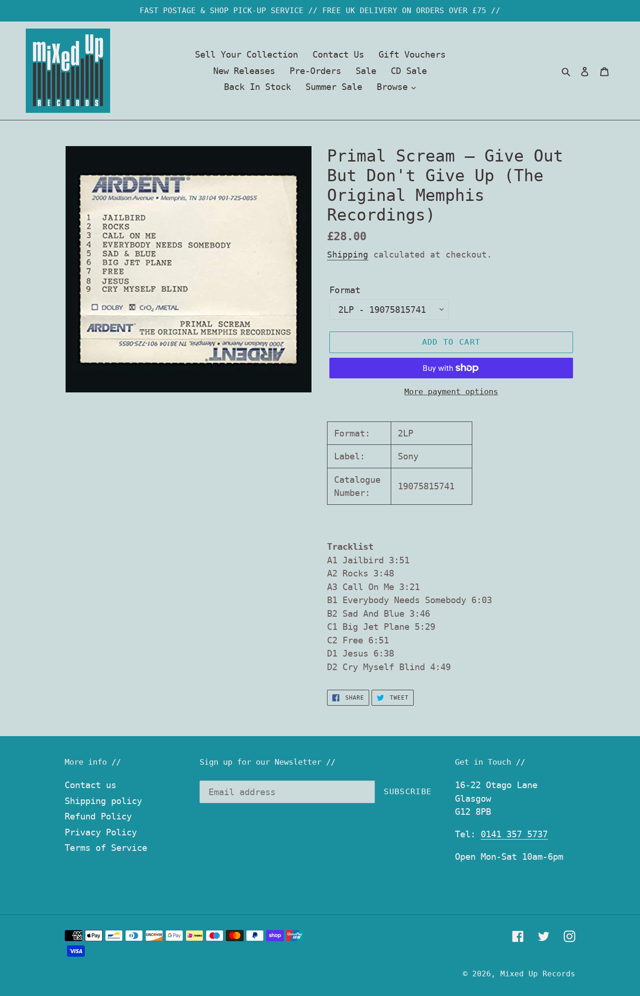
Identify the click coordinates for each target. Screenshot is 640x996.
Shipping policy (103, 801)
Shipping (347, 254)
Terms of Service (106, 847)
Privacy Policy (101, 832)
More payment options (451, 391)
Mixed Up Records (537, 973)
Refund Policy (98, 816)
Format (344, 290)
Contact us (90, 785)
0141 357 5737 (514, 834)
